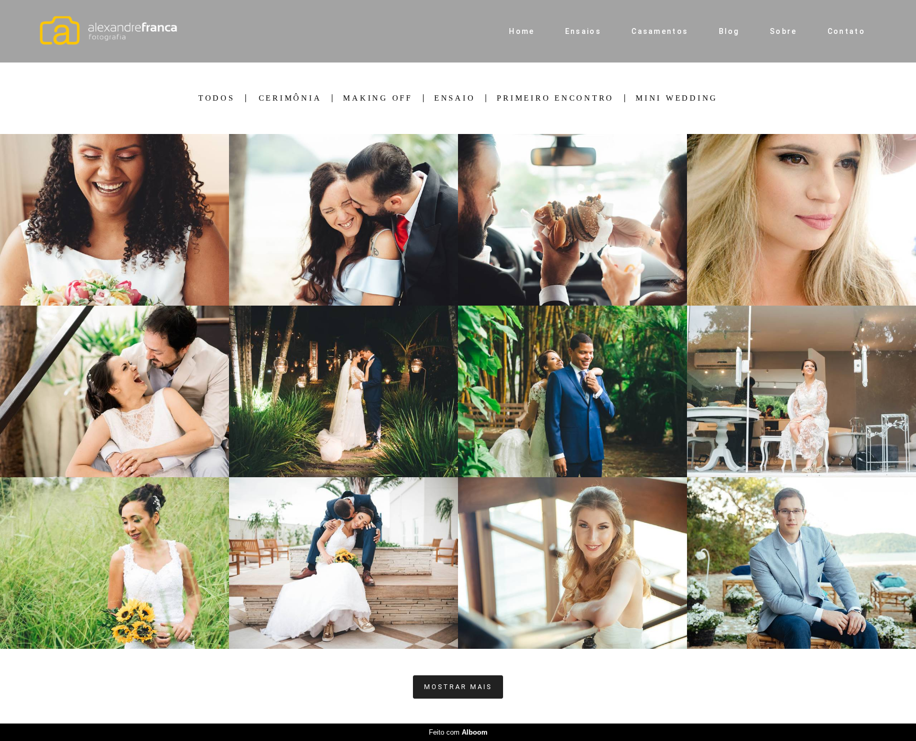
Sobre (783, 31)
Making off (377, 98)
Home (521, 31)
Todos (216, 98)
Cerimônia (290, 98)
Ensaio (454, 98)
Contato (846, 31)
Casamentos (659, 31)
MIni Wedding (677, 98)
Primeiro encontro (555, 98)
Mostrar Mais (458, 687)
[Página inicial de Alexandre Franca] (116, 31)
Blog (729, 31)
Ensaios (583, 31)
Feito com (458, 732)
